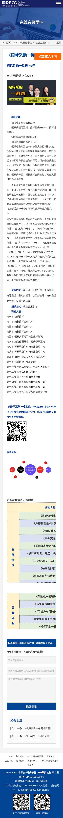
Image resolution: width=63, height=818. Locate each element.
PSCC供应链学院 (23, 42)
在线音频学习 (42, 42)
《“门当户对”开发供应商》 (38, 736)
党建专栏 (32, 765)
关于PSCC (32, 760)
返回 (58, 42)
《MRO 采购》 (50, 531)
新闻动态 (20, 756)
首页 (8, 42)
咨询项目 (51, 756)
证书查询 (20, 760)
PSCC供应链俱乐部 (49, 760)
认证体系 (9, 760)
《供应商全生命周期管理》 (38, 728)
